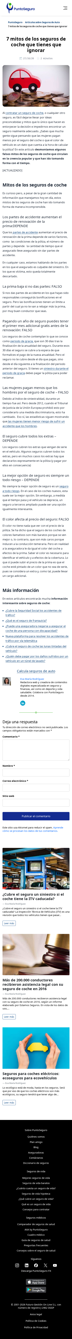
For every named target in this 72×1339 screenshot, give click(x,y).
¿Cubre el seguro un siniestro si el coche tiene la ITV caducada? (33, 896)
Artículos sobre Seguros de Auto (42, 22)
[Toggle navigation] (64, 8)
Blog (36, 1147)
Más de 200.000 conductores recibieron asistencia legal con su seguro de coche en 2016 (33, 984)
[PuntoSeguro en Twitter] (46, 1265)
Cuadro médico (36, 1234)
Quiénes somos (36, 1136)
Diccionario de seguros (36, 1163)
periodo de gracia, (21, 341)
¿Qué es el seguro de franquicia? (26, 620)
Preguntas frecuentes (36, 1245)
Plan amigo (36, 1142)
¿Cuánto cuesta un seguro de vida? (36, 1188)
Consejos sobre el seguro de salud (36, 1250)
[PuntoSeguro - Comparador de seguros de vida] (21, 7)
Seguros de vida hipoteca (36, 1193)
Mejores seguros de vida (36, 1177)
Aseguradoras (36, 1152)
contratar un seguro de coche (24, 113)
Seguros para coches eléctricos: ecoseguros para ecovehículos (31, 1075)
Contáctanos (36, 1157)
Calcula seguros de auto (36, 671)
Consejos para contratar (36, 1209)
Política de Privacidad (36, 1327)
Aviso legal (36, 1314)
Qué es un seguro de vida (36, 1204)
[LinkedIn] (22, 702)
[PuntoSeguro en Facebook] (36, 1265)
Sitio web (8, 796)
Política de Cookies (36, 1320)
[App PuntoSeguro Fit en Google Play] (36, 1288)
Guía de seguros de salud (36, 1240)
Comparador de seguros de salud (36, 1224)
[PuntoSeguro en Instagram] (17, 1265)
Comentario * (11, 736)
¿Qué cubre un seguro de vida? (36, 1198)
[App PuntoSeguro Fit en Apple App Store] (36, 1280)
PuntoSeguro (15, 22)
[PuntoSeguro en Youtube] (55, 1265)
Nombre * (9, 765)
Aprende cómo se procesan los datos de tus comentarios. (33, 829)
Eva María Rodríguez (32, 678)
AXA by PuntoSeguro (36, 1229)
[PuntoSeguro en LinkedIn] (27, 1265)
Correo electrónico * (15, 780)
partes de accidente (25, 232)
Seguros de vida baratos (36, 1183)
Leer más (9, 923)
